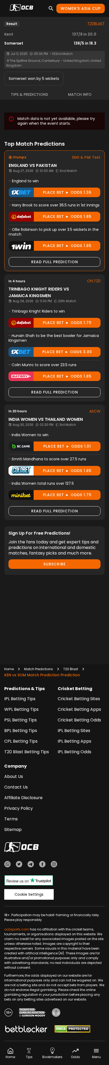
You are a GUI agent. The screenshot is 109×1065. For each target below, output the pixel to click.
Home (9, 669)
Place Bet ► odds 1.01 (67, 446)
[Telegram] (31, 865)
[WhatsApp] (7, 865)
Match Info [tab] (80, 94)
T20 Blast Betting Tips (26, 752)
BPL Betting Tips (20, 731)
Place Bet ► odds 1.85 (67, 216)
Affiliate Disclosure (23, 798)
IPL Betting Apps (74, 741)
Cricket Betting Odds (79, 720)
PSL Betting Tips (20, 720)
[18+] (8, 1013)
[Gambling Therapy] (32, 1013)
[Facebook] (42, 865)
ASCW (95, 411)
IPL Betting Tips (19, 699)
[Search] (51, 8)
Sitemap (13, 829)
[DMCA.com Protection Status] (72, 1029)
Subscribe (54, 564)
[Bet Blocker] (26, 1030)
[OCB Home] (21, 8)
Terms (11, 819)
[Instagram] (54, 865)
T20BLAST (96, 23)
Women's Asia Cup (81, 8)
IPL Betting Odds (74, 752)
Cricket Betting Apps (79, 709)
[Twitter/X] (19, 865)
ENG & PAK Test (86, 157)
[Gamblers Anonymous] (56, 1013)
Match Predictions (38, 669)
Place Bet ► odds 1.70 (67, 322)
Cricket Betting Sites (79, 699)
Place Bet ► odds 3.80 (67, 351)
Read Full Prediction (54, 262)
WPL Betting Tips (21, 709)
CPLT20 (94, 281)
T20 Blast (70, 669)
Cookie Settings (29, 894)
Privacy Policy (18, 808)
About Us (13, 776)
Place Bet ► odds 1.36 (67, 192)
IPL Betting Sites (74, 731)
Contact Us (16, 787)
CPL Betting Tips (21, 741)
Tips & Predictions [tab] (29, 94)
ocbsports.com (16, 929)
